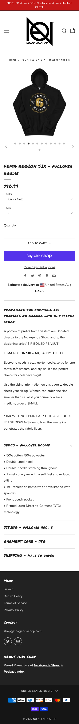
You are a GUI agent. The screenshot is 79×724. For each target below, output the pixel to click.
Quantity (10, 225)
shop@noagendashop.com (23, 631)
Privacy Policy (13, 610)
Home (12, 59)
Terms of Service (15, 603)
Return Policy (13, 596)
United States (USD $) (37, 691)
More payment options (39, 267)
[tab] (15, 143)
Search (8, 589)
